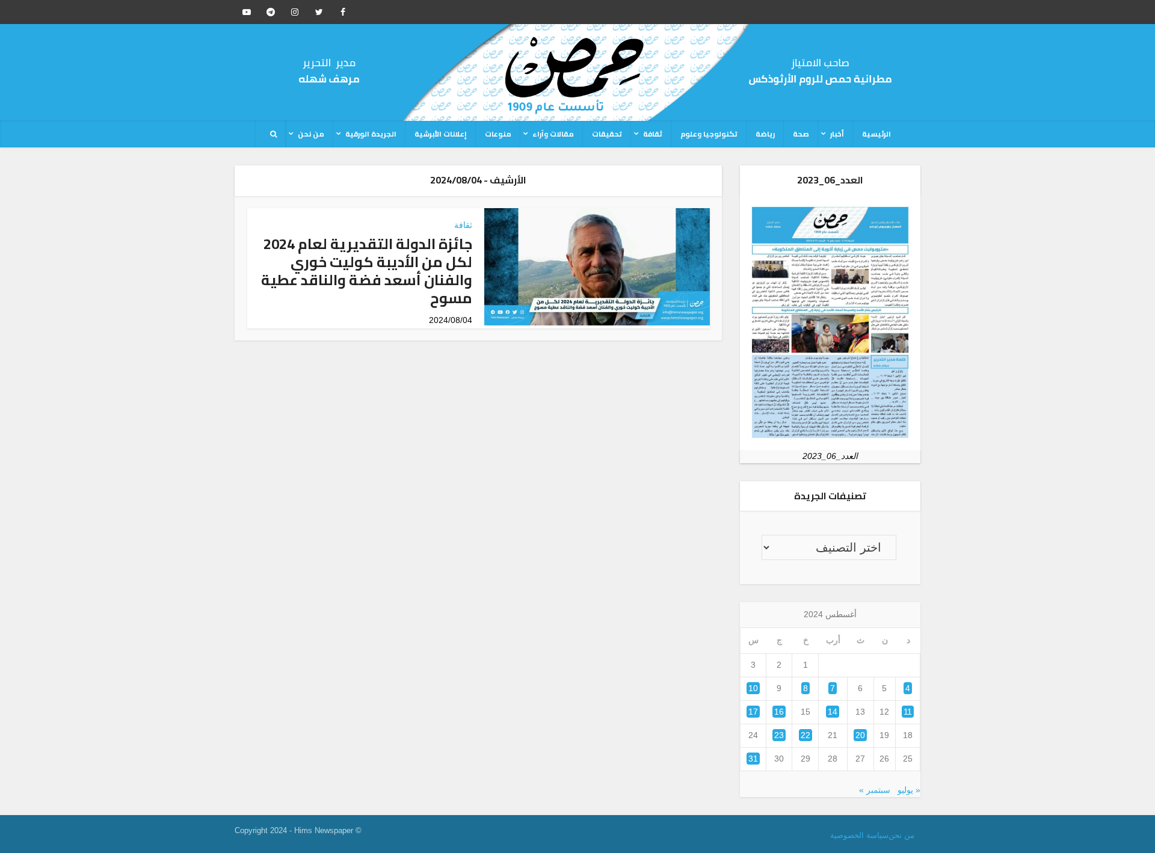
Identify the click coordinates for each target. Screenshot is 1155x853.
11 (908, 711)
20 (860, 735)
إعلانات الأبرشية (440, 134)
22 (805, 735)
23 (779, 735)
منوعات (498, 134)
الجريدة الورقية (370, 134)
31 (753, 758)
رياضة (765, 134)
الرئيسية (876, 134)
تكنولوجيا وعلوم (709, 134)
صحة (801, 134)
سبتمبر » (874, 790)
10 (753, 688)
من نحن (311, 134)
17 (753, 711)
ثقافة (652, 134)
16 (779, 711)
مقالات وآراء (553, 134)
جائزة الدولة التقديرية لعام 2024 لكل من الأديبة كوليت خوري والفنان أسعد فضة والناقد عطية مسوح (366, 271)
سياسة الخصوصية (859, 835)
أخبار (837, 134)
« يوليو (909, 790)
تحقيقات (607, 134)
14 (832, 711)
